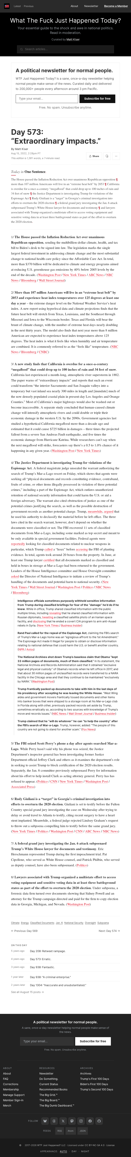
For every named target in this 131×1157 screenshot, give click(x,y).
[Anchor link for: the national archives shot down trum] (16, 657)
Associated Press (22, 786)
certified (49, 560)
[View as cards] (107, 156)
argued (108, 511)
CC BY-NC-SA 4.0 (94, 1145)
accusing (82, 549)
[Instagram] (81, 1121)
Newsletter (91, 6)
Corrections (10, 1084)
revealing (55, 613)
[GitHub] (99, 1121)
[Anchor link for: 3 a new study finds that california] (9, 364)
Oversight (90, 922)
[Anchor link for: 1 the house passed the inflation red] (9, 237)
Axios (30, 649)
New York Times (74, 274)
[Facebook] (90, 1121)
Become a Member (116, 6)
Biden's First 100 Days (94, 1084)
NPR (21, 649)
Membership (11, 1089)
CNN (53, 781)
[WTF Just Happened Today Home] (7, 6)
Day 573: (56, 136)
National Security (73, 922)
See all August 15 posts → (27, 992)
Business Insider (71, 625)
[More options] (116, 156)
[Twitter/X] (63, 1121)
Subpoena (103, 922)
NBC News (103, 587)
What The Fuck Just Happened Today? (65, 20)
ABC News (96, 274)
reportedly (18, 543)
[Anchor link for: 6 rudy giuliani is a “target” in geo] (9, 799)
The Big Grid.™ (48, 1095)
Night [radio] (85, 1151)
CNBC (43, 351)
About (74, 6)
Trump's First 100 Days (94, 1078)
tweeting (47, 617)
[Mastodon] (72, 1121)
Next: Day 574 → (109, 931)
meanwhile (95, 511)
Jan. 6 (59, 922)
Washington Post (49, 274)
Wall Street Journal (51, 280)
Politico (88, 587)
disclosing (39, 621)
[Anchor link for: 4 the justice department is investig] (9, 462)
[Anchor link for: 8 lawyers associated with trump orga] (9, 877)
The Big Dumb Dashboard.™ (56, 1105)
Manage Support (14, 1095)
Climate (15, 922)
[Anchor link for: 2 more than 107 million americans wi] (9, 292)
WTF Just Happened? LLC (51, 1145)
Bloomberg (28, 280)
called (49, 549)
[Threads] (54, 1121)
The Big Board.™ (49, 1100)
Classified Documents (42, 922)
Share (95, 156)
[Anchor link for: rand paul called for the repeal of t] (16, 633)
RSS (59, 1130)
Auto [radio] (63, 1151)
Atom (71, 1130)
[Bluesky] (45, 1121)
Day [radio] (74, 1151)
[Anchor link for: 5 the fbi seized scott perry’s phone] (9, 743)
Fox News (88, 729)
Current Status (48, 1084)
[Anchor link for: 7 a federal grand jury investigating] (9, 843)
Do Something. (48, 1078)
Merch (7, 1105)
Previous (28, 6)
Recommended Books (53, 1089)
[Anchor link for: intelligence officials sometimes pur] (16, 601)
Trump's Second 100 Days (96, 1089)
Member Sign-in (13, 1100)
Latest (17, 6)
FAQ (5, 1078)
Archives (85, 1073)
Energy (25, 922)
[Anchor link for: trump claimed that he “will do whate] (16, 721)
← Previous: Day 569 (24, 931)
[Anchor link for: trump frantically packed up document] (16, 689)
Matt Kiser (73, 39)
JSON (83, 1130)
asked (15, 576)
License (110, 1145)
